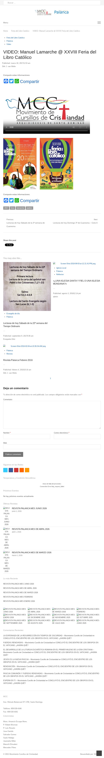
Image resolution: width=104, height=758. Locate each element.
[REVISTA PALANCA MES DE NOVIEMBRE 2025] (64, 616)
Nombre (7, 433)
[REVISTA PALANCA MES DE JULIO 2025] (64, 622)
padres (29, 208)
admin (55, 297)
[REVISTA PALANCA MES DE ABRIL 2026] (6, 538)
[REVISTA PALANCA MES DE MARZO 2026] (6, 562)
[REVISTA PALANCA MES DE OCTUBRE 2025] (89, 616)
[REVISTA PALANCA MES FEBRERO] (89, 610)
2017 (6, 208)
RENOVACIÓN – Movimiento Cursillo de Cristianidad (24, 666)
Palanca (9, 41)
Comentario (7, 399)
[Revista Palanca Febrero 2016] (27, 346)
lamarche (20, 208)
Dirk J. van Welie (9, 66)
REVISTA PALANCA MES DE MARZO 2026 (31, 552)
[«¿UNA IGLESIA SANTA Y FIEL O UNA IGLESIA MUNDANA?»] (77, 263)
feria (12, 208)
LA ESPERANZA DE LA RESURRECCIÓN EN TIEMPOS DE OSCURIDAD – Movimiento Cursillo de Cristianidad (47, 636)
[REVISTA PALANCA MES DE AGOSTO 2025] (40, 622)
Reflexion (60, 274)
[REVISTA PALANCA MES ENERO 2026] (15, 616)
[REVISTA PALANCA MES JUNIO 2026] (6, 516)
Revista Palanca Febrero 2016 (18, 360)
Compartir (29, 81)
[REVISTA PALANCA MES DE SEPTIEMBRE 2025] (15, 622)
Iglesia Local (61, 268)
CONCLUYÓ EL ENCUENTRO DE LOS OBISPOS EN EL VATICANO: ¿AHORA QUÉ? (37, 638)
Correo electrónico (61, 433)
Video (8, 44)
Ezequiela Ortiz (9, 339)
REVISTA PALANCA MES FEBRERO (18, 597)
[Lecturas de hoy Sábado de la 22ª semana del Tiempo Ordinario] (27, 286)
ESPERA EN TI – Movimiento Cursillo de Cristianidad (24, 680)
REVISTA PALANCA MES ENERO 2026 (19, 601)
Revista (9, 354)
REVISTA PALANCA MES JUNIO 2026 (29, 508)
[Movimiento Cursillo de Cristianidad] (52, 12)
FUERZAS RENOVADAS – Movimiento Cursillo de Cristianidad (28, 643)
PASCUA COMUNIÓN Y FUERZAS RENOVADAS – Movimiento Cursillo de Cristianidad (37, 673)
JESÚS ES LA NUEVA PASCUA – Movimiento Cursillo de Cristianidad (30, 659)
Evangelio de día (13, 314)
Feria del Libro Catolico (15, 38)
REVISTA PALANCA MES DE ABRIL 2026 (30, 529)
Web (5, 443)
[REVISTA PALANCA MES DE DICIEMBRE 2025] (40, 616)
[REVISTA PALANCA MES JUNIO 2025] (89, 622)
